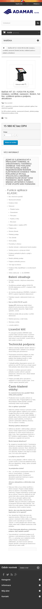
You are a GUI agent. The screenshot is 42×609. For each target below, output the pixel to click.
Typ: (3, 103)
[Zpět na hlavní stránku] (4, 48)
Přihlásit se (36, 3)
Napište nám (19, 3)
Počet (5, 132)
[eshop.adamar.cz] (21, 11)
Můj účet (5, 591)
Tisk (6, 118)
